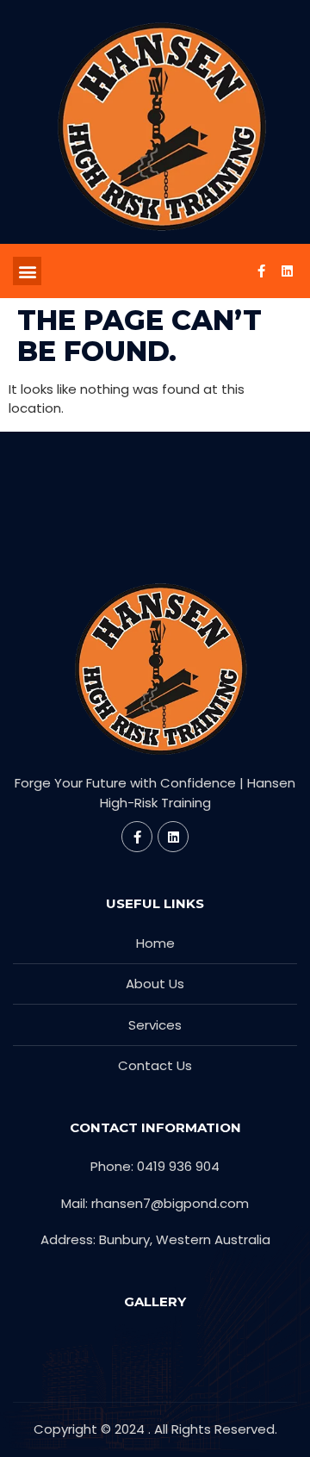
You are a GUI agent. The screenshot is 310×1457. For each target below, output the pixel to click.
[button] (27, 271)
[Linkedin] (286, 271)
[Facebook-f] (261, 271)
